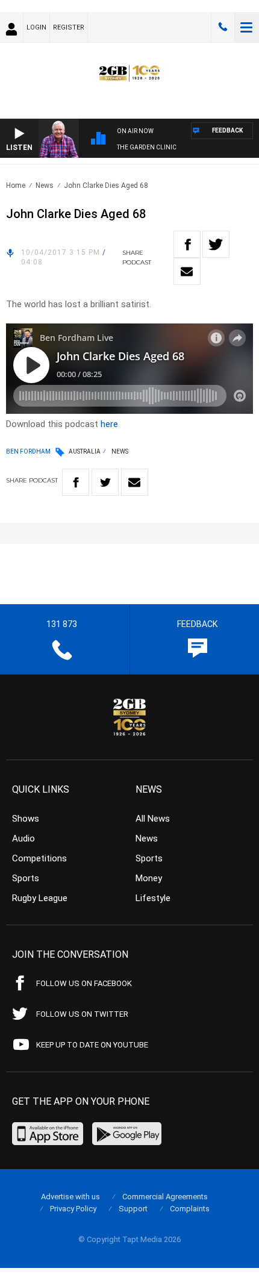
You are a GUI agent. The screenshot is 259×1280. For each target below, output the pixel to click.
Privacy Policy (73, 1208)
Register (68, 27)
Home (15, 185)
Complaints (190, 1208)
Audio (23, 838)
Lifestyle (153, 898)
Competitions (39, 858)
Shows (25, 818)
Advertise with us (70, 1196)
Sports (25, 878)
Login (36, 27)
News (45, 185)
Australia (85, 451)
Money (149, 878)
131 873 (222, 27)
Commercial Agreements (165, 1196)
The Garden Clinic (146, 147)
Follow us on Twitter (82, 1014)
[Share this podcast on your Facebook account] (187, 244)
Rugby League (39, 898)
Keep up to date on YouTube (92, 1044)
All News (153, 818)
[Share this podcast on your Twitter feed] (215, 244)
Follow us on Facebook (84, 983)
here (109, 424)
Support (133, 1208)
